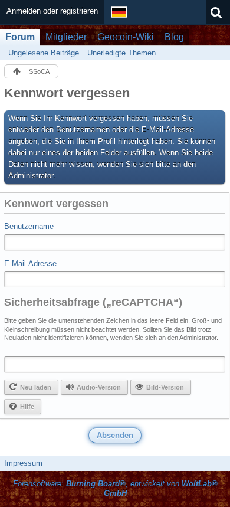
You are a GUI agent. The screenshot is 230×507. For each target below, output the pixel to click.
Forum (20, 37)
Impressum (23, 463)
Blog (174, 37)
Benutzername (29, 226)
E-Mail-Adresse (30, 263)
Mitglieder (66, 37)
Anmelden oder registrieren (52, 10)
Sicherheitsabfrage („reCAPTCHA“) (93, 302)
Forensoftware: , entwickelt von (115, 488)
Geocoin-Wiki (125, 37)
